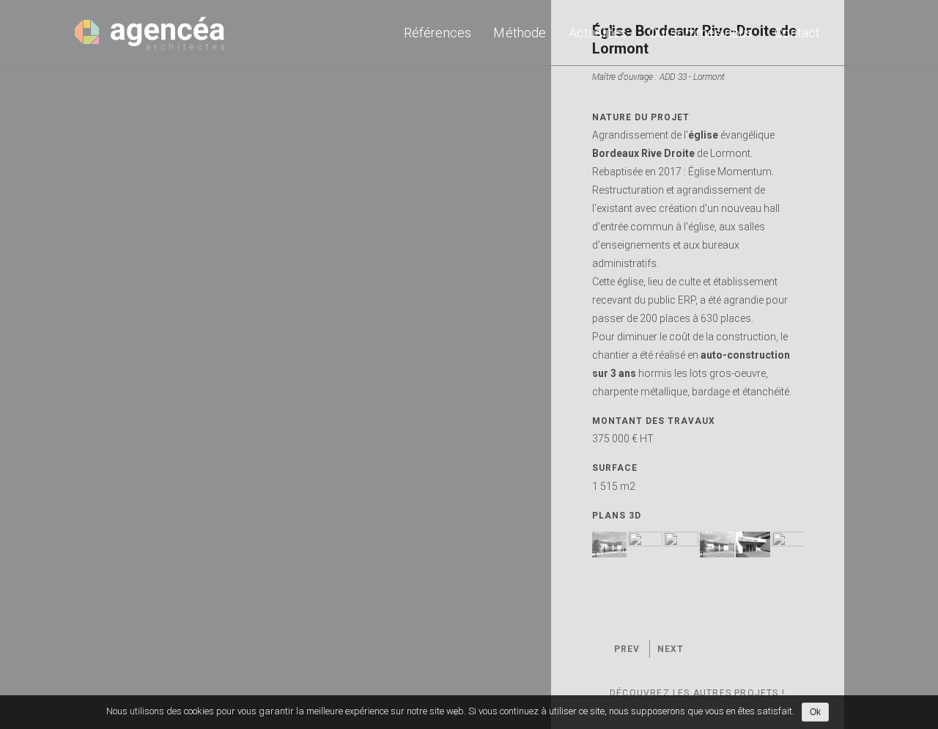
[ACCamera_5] (681, 544)
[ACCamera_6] (717, 544)
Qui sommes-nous (701, 32)
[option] (469, 364)
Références (438, 32)
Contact (797, 32)
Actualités (598, 32)
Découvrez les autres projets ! (699, 693)
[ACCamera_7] (753, 544)
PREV (627, 649)
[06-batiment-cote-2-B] (609, 544)
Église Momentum (730, 171)
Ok (815, 712)
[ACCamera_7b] (789, 544)
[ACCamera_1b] (645, 544)
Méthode (519, 32)
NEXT (670, 649)
